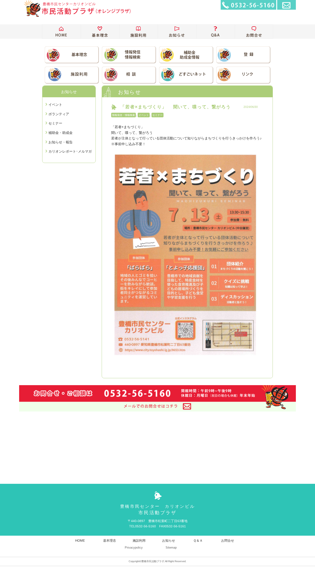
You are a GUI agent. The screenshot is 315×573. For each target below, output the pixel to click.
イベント (144, 115)
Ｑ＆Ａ (198, 540)
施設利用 (139, 540)
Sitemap (171, 547)
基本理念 (109, 540)
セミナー (157, 115)
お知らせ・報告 (60, 142)
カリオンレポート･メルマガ (70, 151)
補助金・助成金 (60, 133)
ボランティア (58, 114)
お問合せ (227, 540)
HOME (80, 540)
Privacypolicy (134, 547)
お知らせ (168, 540)
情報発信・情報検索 (123, 115)
